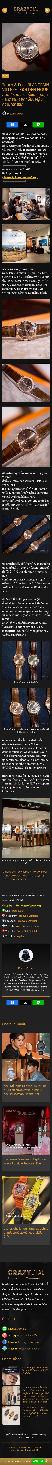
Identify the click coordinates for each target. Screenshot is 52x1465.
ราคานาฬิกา (37, 1447)
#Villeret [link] (23, 871)
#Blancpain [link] (9, 871)
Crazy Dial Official (27, 931)
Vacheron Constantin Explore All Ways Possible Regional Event (25, 1161)
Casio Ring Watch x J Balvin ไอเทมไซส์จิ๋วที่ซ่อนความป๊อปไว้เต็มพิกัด (35, 1370)
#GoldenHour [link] (38, 871)
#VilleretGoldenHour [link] (15, 875)
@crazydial (18, 910)
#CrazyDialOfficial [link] (14, 879)
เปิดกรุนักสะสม (17, 1450)
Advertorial (30, 1450)
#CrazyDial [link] (36, 875)
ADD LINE (38, 1461)
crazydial (19, 936)
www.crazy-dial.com (27, 925)
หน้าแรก (12, 1447)
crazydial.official (28, 915)
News (6, 75)
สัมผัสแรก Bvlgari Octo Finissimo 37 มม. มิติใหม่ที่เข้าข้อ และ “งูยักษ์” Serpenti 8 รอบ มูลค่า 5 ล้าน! (35, 1412)
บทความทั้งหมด (24, 1447)
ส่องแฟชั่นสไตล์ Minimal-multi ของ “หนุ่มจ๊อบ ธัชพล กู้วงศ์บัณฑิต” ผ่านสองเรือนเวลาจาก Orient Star (25, 1090)
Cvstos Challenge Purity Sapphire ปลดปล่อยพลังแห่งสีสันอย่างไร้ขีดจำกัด (26, 1233)
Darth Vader (16, 114)
